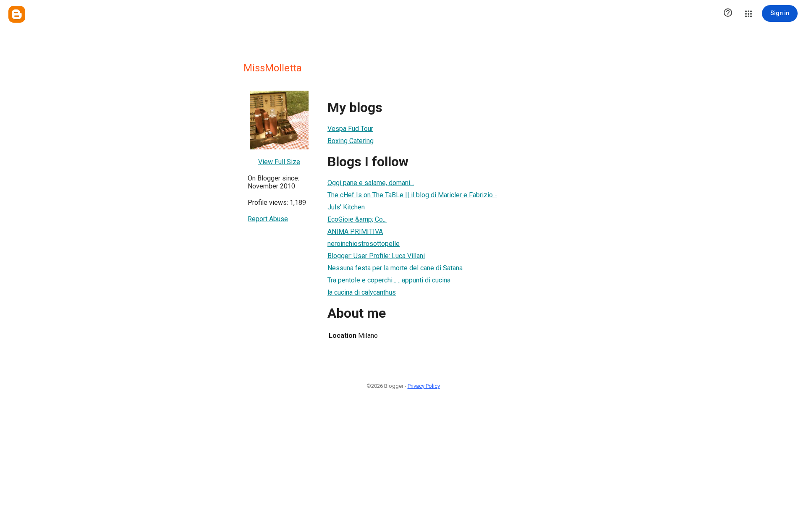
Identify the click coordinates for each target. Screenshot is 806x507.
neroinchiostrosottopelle (363, 244)
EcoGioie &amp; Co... (357, 219)
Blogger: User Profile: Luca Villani (376, 256)
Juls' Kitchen (346, 207)
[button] (728, 13)
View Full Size (279, 162)
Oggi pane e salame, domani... (370, 183)
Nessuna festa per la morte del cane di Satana (395, 268)
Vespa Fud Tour (350, 129)
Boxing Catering (350, 141)
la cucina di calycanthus (361, 292)
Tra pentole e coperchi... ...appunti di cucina (388, 280)
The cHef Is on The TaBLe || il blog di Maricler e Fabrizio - (412, 195)
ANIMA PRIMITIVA (355, 231)
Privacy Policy (424, 386)
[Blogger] (16, 14)
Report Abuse (268, 219)
